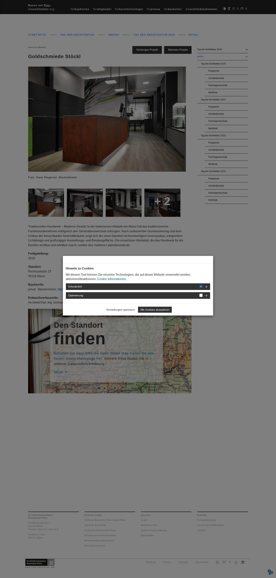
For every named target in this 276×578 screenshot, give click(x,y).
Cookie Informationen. (112, 279)
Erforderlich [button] (75, 286)
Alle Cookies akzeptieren (155, 309)
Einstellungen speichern (120, 309)
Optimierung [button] (75, 295)
